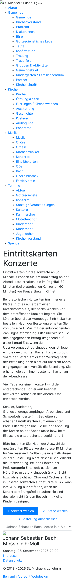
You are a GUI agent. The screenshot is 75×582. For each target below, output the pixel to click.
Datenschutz (12, 560)
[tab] (20, 511)
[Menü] (40, 3)
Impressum (11, 556)
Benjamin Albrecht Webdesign (25, 576)
